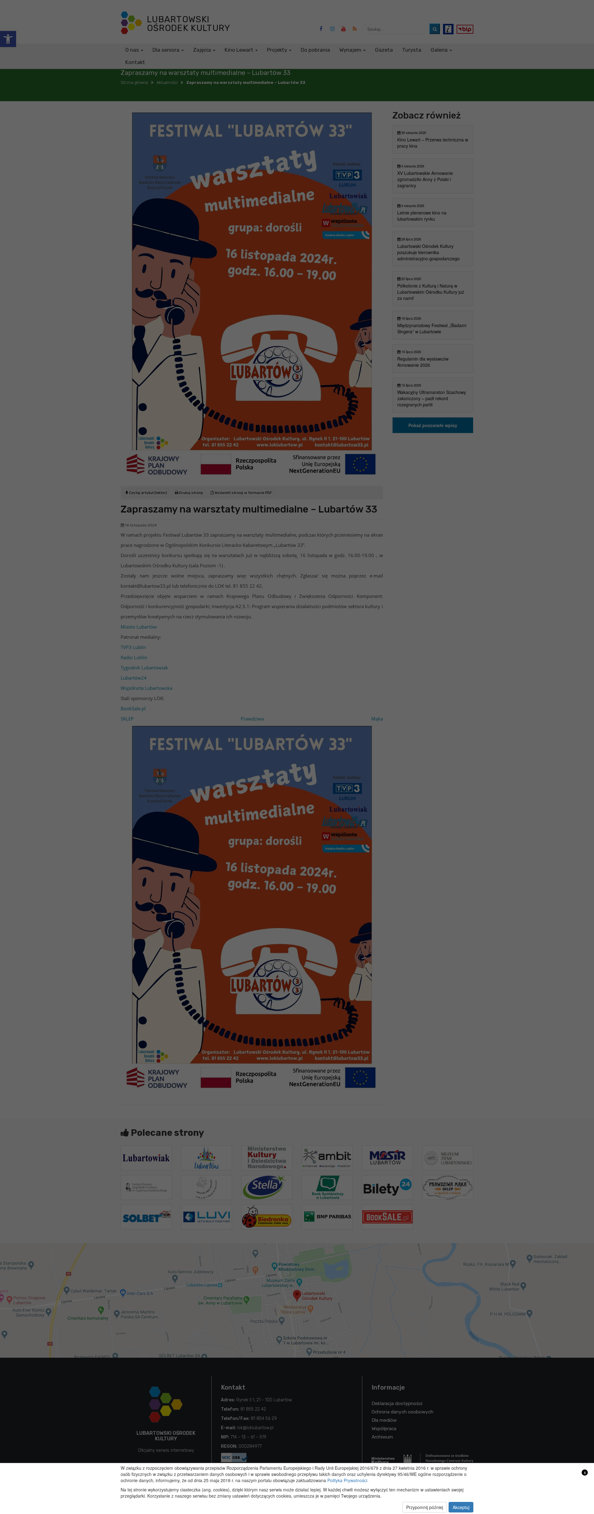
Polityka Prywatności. (347, 1480)
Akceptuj (461, 1507)
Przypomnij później (424, 1507)
